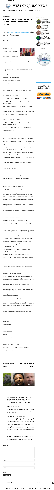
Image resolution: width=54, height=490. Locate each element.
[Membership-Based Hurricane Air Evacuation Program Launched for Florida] (38, 38)
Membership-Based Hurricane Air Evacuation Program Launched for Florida (46, 39)
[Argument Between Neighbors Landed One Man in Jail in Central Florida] (29, 379)
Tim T (8, 406)
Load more (43, 48)
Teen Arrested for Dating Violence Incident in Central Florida (18, 384)
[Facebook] (20, 483)
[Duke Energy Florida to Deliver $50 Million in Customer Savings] (38, 43)
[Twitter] (23, 483)
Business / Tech (44, 36)
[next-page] (5, 388)
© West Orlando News (8, 482)
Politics (4, 16)
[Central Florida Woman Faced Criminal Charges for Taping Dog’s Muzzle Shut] (8, 379)
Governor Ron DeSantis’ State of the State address (18, 32)
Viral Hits (7, 16)
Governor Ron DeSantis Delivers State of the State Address (9, 365)
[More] (46, 355)
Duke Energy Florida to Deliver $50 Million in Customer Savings (45, 44)
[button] (49, 11)
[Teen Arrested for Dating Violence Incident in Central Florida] (18, 379)
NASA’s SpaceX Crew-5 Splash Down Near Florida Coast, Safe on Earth (27, 365)
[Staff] (4, 27)
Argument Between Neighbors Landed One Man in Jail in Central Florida (29, 383)
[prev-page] (3, 388)
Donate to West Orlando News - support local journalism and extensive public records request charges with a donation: (44, 86)
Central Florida (44, 19)
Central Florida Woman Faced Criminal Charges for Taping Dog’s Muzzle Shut (7, 383)
